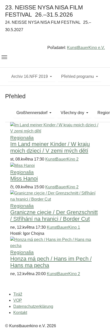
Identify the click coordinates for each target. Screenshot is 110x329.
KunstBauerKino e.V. (86, 47)
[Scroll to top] (99, 318)
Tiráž (17, 294)
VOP (17, 300)
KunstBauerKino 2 (62, 159)
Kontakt (20, 312)
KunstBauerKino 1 (63, 227)
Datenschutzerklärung (33, 306)
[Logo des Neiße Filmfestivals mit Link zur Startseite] (55, 40)
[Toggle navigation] (4, 57)
